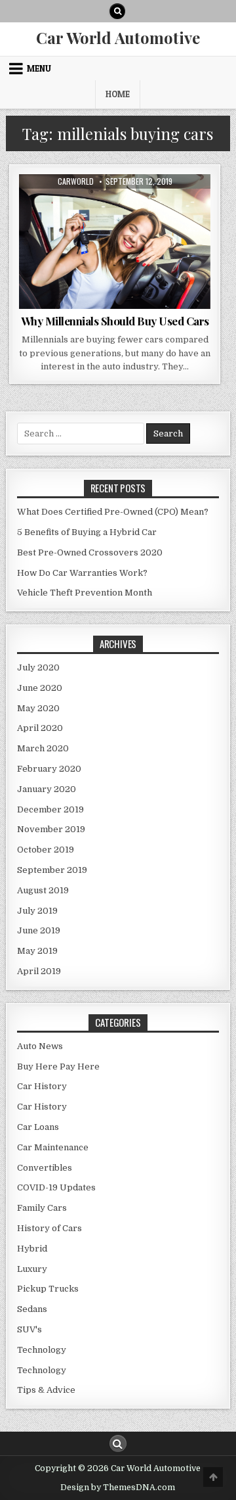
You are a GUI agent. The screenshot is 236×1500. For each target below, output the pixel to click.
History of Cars (49, 1228)
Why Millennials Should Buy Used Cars (115, 321)
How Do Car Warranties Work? (82, 573)
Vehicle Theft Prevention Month (84, 593)
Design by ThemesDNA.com (117, 1487)
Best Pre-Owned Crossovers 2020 (90, 552)
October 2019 (45, 850)
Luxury (32, 1269)
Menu (39, 68)
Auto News (40, 1046)
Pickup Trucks (48, 1289)
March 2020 (43, 748)
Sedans (32, 1309)
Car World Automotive (118, 37)
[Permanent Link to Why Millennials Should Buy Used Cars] (115, 241)
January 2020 (46, 789)
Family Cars (42, 1208)
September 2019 (52, 870)
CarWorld (76, 181)
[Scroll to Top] (213, 1477)
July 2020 (38, 667)
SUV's (29, 1329)
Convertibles (44, 1168)
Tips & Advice (114, 206)
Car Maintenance (52, 1147)
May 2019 (37, 951)
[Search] (117, 11)
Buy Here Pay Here (58, 1066)
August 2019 (43, 890)
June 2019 (38, 930)
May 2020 (38, 708)
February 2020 (49, 769)
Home (118, 94)
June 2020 (39, 688)
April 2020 (40, 728)
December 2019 (50, 809)
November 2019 (51, 829)
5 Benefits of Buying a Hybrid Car (87, 532)
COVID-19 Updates (56, 1187)
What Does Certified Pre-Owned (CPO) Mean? (112, 512)
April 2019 (39, 971)
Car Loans (38, 1127)
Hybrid (32, 1249)
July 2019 (37, 911)
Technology (41, 1350)
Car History (42, 1086)
